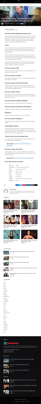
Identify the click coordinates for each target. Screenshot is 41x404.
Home (14, 401)
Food (4, 306)
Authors (5, 288)
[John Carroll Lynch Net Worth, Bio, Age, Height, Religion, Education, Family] (29, 204)
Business (5, 293)
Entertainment (6, 299)
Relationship (6, 324)
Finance (5, 304)
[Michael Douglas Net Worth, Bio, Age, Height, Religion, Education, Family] (12, 219)
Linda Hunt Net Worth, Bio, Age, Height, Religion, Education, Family (11, 211)
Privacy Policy (22, 401)
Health (5, 309)
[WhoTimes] (20, 1)
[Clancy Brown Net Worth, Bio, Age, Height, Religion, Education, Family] (29, 219)
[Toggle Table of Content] (15, 29)
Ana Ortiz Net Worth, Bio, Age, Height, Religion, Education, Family (11, 241)
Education (5, 298)
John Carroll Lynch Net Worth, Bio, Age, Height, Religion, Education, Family (28, 211)
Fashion (5, 303)
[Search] (37, 2)
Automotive (5, 290)
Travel (5, 332)
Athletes (5, 286)
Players (5, 322)
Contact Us (27, 401)
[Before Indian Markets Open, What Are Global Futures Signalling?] (6, 253)
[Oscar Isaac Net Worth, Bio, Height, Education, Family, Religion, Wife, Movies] (6, 392)
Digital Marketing (6, 296)
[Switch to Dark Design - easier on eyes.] (35, 1)
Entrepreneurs (6, 301)
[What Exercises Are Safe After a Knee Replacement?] (6, 264)
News (4, 319)
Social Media (6, 325)
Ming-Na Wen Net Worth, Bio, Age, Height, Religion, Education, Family (29, 241)
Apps (4, 285)
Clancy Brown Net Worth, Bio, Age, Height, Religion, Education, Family (29, 226)
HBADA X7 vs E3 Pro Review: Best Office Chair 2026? (19, 256)
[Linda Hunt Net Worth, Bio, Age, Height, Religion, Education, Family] (12, 204)
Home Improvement (7, 312)
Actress (5, 283)
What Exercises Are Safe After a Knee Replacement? (19, 262)
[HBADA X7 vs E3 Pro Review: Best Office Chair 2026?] (6, 258)
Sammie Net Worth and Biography (23, 158)
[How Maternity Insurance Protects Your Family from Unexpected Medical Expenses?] (6, 269)
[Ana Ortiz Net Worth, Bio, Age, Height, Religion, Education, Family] (12, 234)
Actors (22, 23)
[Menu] (4, 2)
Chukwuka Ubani (6, 23)
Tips (4, 330)
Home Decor (6, 311)
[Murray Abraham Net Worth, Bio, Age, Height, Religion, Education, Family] (6, 387)
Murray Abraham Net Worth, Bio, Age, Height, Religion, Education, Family (23, 385)
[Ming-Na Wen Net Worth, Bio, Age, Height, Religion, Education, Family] (29, 234)
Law (4, 314)
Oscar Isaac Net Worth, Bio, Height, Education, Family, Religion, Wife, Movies (22, 391)
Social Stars (5, 327)
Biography (5, 291)
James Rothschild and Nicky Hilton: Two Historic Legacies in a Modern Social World (23, 274)
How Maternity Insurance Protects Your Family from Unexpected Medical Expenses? (23, 268)
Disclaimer (17, 401)
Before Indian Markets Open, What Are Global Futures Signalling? (22, 251)
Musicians (5, 317)
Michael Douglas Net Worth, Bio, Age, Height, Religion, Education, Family (10, 226)
